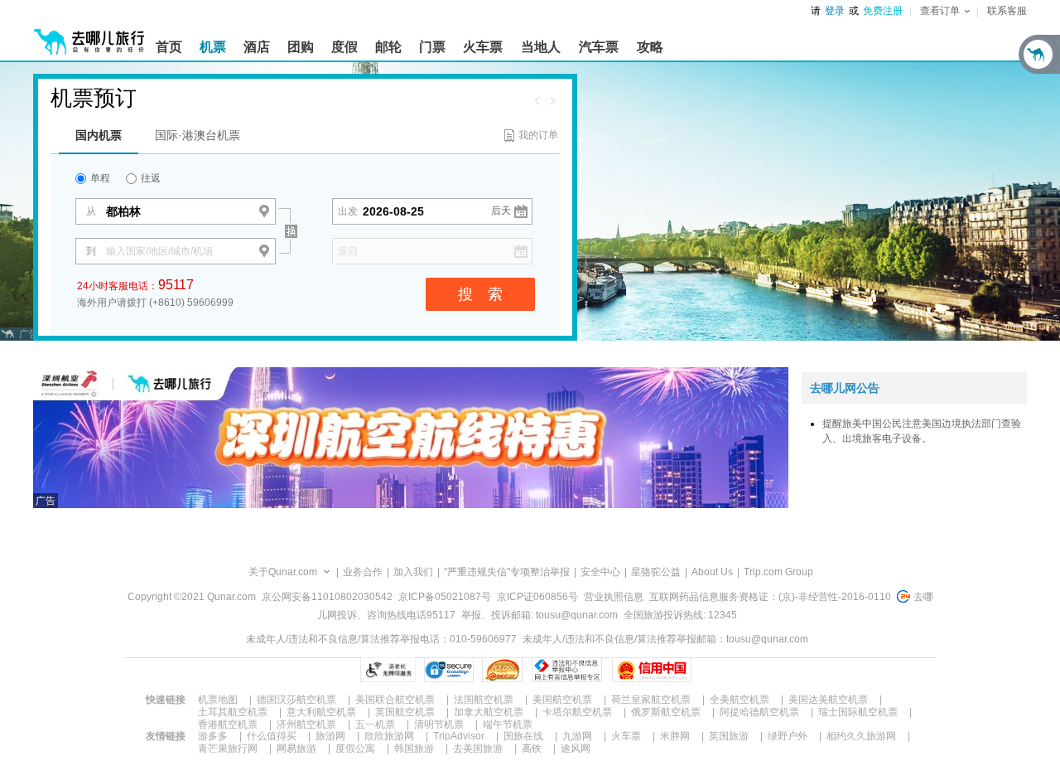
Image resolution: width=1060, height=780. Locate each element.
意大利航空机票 (321, 712)
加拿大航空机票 (488, 712)
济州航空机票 (306, 724)
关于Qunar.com (282, 572)
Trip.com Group (778, 572)
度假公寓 (355, 748)
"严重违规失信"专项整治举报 (507, 572)
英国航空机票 (405, 712)
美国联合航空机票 (395, 699)
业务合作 (363, 572)
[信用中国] (651, 669)
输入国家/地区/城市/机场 (159, 251)
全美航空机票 (739, 699)
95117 (176, 285)
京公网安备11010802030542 (327, 597)
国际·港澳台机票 (197, 135)
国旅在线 (523, 736)
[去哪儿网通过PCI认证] (502, 669)
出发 (348, 211)
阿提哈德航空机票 (759, 712)
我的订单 (538, 135)
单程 (99, 178)
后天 (501, 210)
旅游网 (330, 736)
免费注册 (883, 11)
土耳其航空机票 (232, 712)
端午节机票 (507, 724)
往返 (149, 178)
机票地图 (218, 699)
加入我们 (413, 572)
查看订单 (940, 11)
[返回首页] (89, 34)
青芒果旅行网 (228, 748)
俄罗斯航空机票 (666, 712)
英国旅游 (729, 736)
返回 (348, 251)
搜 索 (480, 294)
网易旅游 (296, 748)
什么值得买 (271, 736)
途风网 (575, 748)
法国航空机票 (483, 699)
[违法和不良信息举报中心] (567, 669)
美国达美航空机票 (828, 699)
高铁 (532, 748)
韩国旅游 (414, 748)
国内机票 (98, 135)
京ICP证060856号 (537, 597)
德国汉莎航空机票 (296, 699)
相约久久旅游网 (861, 736)
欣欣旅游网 (389, 736)
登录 (835, 11)
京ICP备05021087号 (444, 597)
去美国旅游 (478, 748)
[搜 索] (305, 202)
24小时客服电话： (135, 285)
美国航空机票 (562, 699)
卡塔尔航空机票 (577, 712)
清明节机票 (439, 724)
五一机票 (375, 724)
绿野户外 (787, 736)
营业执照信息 (613, 597)
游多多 (213, 736)
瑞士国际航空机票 (858, 712)
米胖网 (675, 736)
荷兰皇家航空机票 (651, 699)
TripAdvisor (458, 736)
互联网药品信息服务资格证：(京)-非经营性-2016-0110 (770, 597)
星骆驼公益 (656, 572)
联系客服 (1007, 11)
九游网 (577, 736)
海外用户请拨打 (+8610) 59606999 (155, 302)
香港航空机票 (228, 724)
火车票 (626, 736)
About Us (712, 572)
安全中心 (600, 572)
